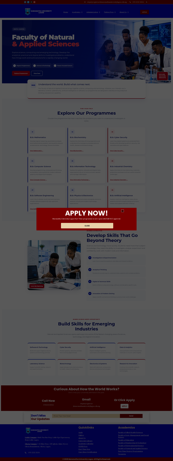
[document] (86, 230)
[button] (123, 211)
